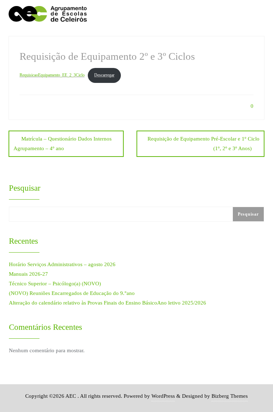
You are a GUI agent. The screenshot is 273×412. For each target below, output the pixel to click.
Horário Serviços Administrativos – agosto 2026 (62, 264)
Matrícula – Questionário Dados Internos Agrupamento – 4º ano (63, 143)
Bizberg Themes (230, 396)
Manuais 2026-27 (28, 274)
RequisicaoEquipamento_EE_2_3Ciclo (52, 75)
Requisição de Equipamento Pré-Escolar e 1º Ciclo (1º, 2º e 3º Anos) (203, 143)
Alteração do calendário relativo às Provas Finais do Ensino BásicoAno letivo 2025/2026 (107, 303)
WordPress (163, 396)
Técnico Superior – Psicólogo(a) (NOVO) (55, 283)
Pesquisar (25, 187)
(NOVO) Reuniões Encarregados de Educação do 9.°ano (72, 293)
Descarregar (104, 75)
